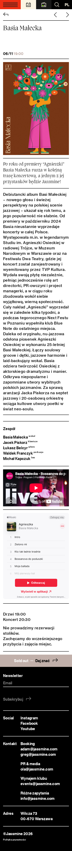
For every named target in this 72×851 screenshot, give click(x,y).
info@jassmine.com (38, 798)
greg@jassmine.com (38, 754)
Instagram (29, 718)
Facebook (29, 723)
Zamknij (62, 539)
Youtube (28, 728)
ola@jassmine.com (37, 769)
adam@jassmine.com (39, 749)
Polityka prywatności (14, 839)
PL (67, 4)
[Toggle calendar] (28, 4)
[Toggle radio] (43, 4)
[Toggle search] (56, 4)
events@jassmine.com (41, 783)
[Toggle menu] (10, 4)
